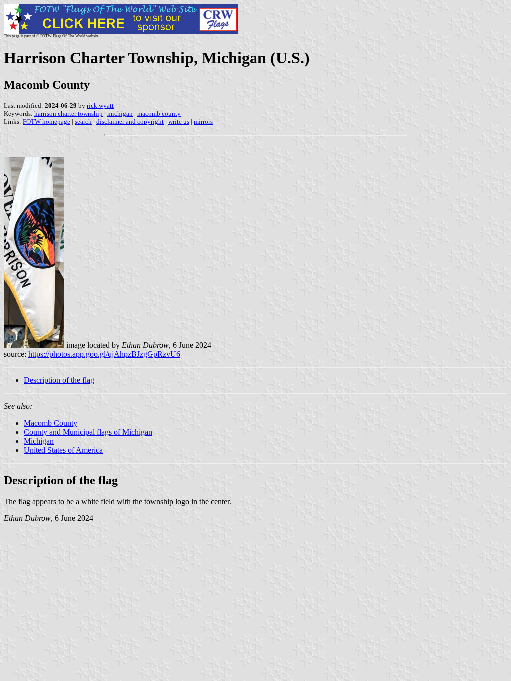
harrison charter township (68, 113)
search (83, 121)
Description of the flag (59, 380)
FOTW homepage (46, 121)
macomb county (159, 113)
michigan (120, 113)
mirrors (203, 121)
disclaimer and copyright (130, 121)
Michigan (39, 441)
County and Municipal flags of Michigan (88, 432)
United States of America (63, 450)
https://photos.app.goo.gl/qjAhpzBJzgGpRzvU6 (104, 354)
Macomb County (50, 423)
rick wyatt (100, 105)
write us (178, 121)
